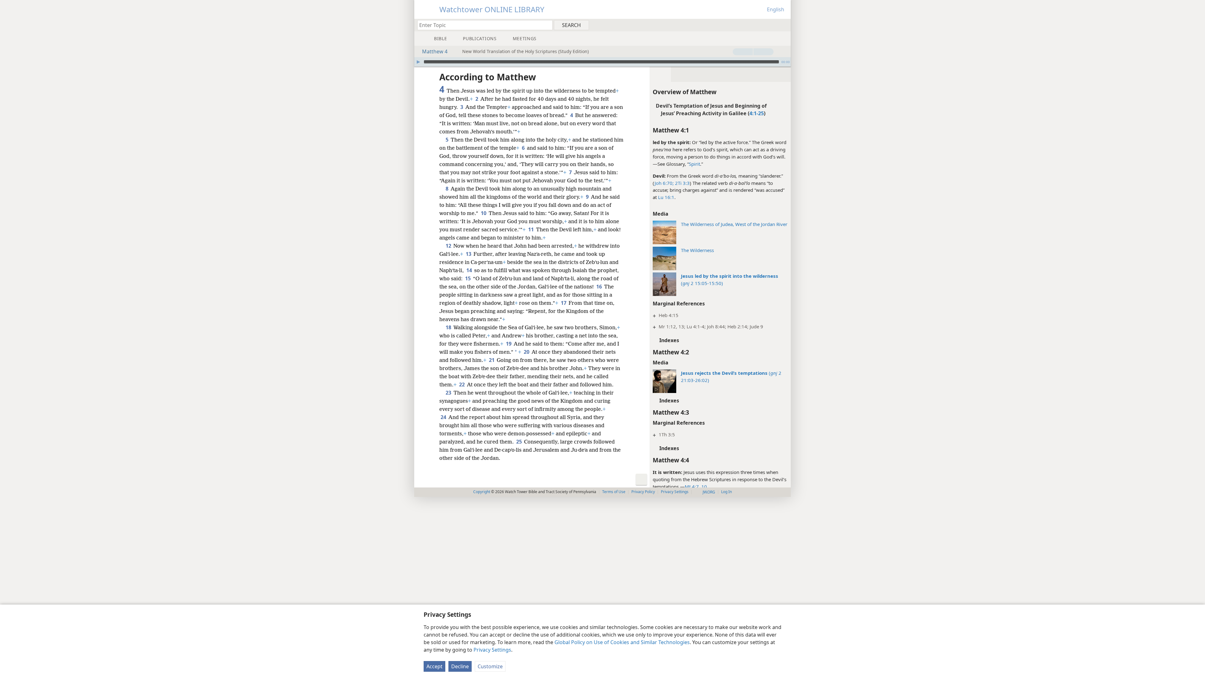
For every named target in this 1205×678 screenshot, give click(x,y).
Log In (726, 491)
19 (509, 343)
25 (519, 441)
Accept (434, 666)
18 (449, 327)
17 (564, 302)
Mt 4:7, (692, 486)
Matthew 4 (434, 51)
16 (599, 286)
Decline (460, 666)
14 (469, 270)
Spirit (694, 164)
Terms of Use (613, 491)
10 (703, 486)
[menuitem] (783, 25)
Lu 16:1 (666, 197)
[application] (602, 62)
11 (531, 229)
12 (449, 245)
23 (449, 392)
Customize (490, 666)
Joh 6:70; (664, 183)
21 (492, 360)
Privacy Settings (492, 649)
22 (462, 384)
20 (527, 351)
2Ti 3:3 (682, 183)
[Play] (418, 61)
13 (469, 253)
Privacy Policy (643, 491)
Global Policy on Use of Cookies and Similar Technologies (622, 642)
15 (468, 278)
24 (444, 417)
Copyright (481, 491)
